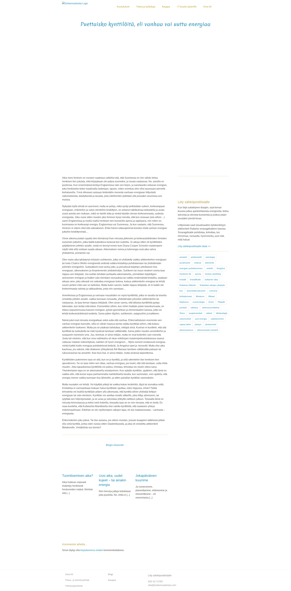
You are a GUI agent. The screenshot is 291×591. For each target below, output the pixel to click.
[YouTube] (202, 573)
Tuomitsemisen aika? (77, 476)
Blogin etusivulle (115, 445)
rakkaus (194, 307)
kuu (181, 291)
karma (198, 274)
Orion (211, 302)
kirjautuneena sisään (91, 550)
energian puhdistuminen (191, 268)
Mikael (211, 296)
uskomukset (185, 319)
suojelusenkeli (195, 313)
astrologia (210, 257)
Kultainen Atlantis (187, 285)
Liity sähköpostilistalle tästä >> (194, 246)
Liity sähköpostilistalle (160, 575)
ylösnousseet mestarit (207, 330)
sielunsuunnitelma (210, 307)
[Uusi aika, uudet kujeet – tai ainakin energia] (115, 461)
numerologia (199, 302)
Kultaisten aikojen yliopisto (212, 285)
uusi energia (201, 319)
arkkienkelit (196, 257)
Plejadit (221, 302)
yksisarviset (210, 324)
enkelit (210, 268)
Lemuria (213, 291)
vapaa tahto (185, 324)
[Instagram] (197, 573)
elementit (209, 262)
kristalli (182, 279)
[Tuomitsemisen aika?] (78, 461)
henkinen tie (185, 274)
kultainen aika (211, 279)
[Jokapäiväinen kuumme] (151, 461)
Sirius (182, 313)
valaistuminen (217, 319)
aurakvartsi (184, 262)
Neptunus (184, 302)
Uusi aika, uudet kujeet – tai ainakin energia (112, 480)
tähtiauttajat (221, 313)
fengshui (221, 268)
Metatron (200, 296)
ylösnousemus (186, 330)
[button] (228, 6)
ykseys (198, 324)
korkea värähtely (213, 274)
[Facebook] (192, 573)
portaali (183, 307)
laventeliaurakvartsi (196, 291)
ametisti (183, 257)
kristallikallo (195, 279)
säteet (209, 313)
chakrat (197, 262)
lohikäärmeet (185, 296)
